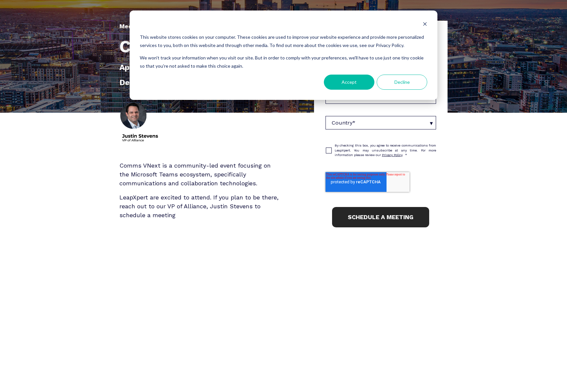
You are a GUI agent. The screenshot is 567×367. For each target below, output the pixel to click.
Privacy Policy (392, 155)
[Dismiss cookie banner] (425, 25)
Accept (349, 82)
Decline (402, 82)
